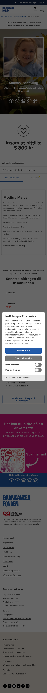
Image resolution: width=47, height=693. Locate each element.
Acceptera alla (23, 350)
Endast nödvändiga (23, 358)
